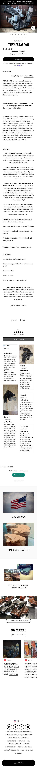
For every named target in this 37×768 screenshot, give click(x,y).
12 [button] (11, 37)
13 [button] (13, 37)
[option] (18, 19)
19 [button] (22, 37)
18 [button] (20, 37)
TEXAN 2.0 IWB (13, 674)
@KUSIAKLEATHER (18, 634)
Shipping (12, 54)
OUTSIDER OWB (11, 741)
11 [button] (26, 34)
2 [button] (12, 34)
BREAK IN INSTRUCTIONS (24, 747)
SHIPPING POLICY (10, 747)
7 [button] (20, 34)
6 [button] (18, 34)
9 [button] (23, 34)
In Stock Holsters (29, 76)
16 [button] (17, 37)
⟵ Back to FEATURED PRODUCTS (18, 621)
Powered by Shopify (18, 753)
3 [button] (14, 34)
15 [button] (16, 37)
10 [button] (24, 34)
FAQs (28, 741)
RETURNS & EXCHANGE (14, 744)
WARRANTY (26, 744)
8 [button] (21, 34)
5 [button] (17, 34)
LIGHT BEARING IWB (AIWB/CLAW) (18, 738)
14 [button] (14, 37)
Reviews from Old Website (11, 750)
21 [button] (25, 37)
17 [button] (19, 37)
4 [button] (15, 34)
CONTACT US (21, 741)
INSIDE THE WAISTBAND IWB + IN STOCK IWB (18, 732)
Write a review (18, 475)
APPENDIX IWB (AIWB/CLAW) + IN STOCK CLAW (18, 735)
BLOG (22, 750)
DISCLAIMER (29, 750)
